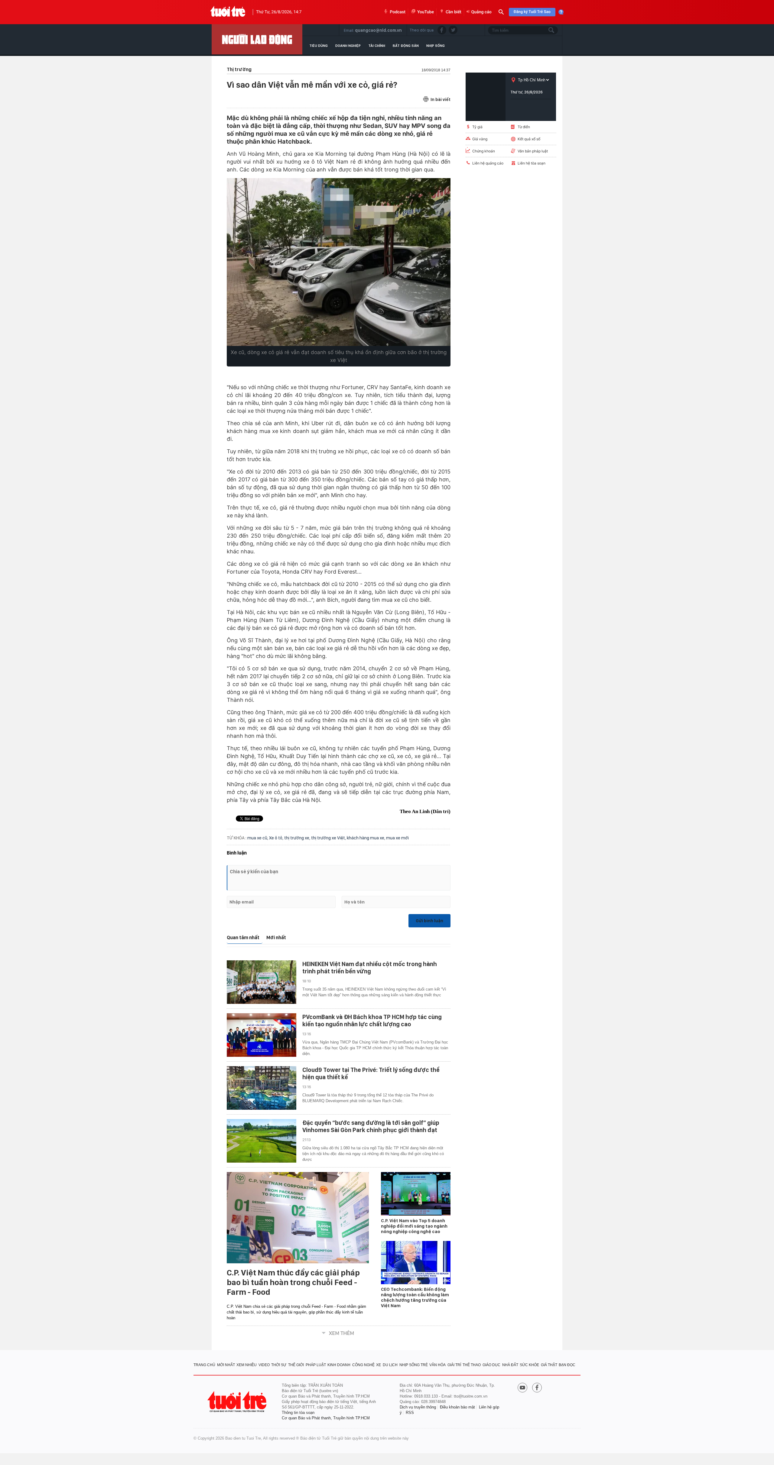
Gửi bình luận (429, 920)
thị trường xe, (297, 838)
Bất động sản (406, 46)
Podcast (397, 12)
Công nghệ (363, 1365)
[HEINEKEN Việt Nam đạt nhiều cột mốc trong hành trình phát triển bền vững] (261, 982)
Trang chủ (204, 1365)
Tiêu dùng (318, 46)
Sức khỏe (529, 1365)
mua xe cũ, (258, 838)
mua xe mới (397, 838)
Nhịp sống (435, 46)
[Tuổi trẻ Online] (237, 1401)
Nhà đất (510, 1365)
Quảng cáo (481, 12)
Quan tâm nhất (243, 937)
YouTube (425, 12)
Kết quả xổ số (529, 139)
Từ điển (524, 127)
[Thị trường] (257, 39)
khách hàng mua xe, (366, 838)
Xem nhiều (246, 1365)
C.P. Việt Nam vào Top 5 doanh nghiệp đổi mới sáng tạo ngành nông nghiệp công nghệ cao (414, 1226)
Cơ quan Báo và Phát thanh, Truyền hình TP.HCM (326, 1418)
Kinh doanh (338, 1365)
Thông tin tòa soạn (298, 1412)
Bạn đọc (567, 1365)
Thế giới (296, 1365)
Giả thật (549, 1365)
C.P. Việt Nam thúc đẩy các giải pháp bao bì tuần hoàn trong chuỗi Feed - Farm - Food (293, 1282)
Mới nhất (276, 937)
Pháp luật (316, 1365)
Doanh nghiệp (348, 46)
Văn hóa (437, 1365)
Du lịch (390, 1365)
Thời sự (278, 1365)
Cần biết (453, 12)
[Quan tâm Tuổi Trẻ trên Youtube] (522, 1388)
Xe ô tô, (276, 838)
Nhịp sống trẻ (413, 1365)
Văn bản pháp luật (533, 151)
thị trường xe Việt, (329, 838)
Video (264, 1365)
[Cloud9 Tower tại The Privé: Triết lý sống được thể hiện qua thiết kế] (261, 1088)
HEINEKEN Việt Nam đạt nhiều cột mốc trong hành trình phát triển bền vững (369, 967)
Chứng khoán (483, 151)
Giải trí (454, 1365)
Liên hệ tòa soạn (531, 163)
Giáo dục (491, 1365)
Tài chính (376, 46)
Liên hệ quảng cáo (487, 163)
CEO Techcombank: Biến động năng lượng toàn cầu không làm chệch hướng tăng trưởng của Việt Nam (415, 1297)
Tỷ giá (477, 127)
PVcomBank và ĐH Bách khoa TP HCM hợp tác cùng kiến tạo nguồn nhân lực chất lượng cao (372, 1020)
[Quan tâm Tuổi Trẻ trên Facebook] (537, 1388)
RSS (410, 1412)
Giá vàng (479, 139)
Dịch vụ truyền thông (418, 1407)
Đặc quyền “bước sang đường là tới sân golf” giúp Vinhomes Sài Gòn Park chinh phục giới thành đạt (370, 1126)
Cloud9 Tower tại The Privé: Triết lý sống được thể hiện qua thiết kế (371, 1073)
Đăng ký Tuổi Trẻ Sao (532, 12)
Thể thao (472, 1365)
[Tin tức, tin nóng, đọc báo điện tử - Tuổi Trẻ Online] (228, 12)
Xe (378, 1365)
